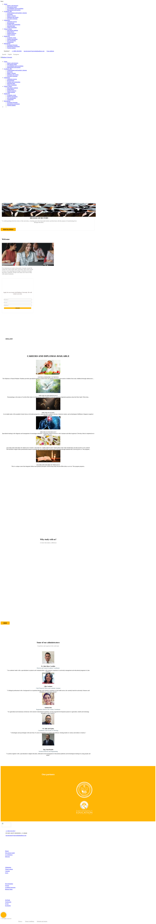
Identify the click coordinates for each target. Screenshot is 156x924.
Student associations (12, 39)
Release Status (9, 889)
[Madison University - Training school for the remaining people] (6, 57)
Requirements (10, 23)
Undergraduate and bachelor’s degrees (17, 13)
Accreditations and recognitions (15, 8)
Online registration (12, 27)
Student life (7, 36)
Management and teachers (13, 10)
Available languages (10, 887)
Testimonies (8, 902)
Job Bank (7, 900)
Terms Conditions (29, 921)
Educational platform (12, 30)
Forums (7, 885)
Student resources (11, 33)
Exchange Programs (12, 45)
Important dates (11, 26)
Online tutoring (11, 34)
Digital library (10, 32)
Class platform (50, 51)
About (5, 4)
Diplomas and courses (12, 17)
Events (7, 903)
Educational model (12, 7)
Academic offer (8, 11)
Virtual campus (9, 869)
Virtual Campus (8, 29)
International (7, 43)
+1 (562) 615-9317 (10, 831)
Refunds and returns (42, 921)
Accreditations (9, 854)
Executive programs (12, 18)
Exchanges (8, 905)
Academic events (11, 37)
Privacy (20, 921)
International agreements (13, 46)
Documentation (9, 883)
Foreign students (11, 48)
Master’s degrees (11, 15)
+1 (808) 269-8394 (17, 51)
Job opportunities (11, 40)
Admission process (12, 21)
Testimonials (10, 42)
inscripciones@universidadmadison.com (34, 51)
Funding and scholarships (13, 24)
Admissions (7, 20)
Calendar (7, 871)
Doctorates (10, 14)
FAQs (6, 873)
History (7, 851)
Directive (7, 856)
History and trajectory (12, 5)
